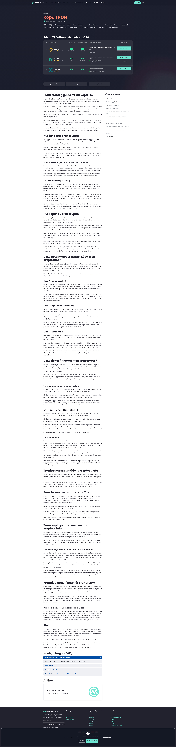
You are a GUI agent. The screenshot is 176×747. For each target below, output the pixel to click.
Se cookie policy (107, 737)
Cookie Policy (69, 717)
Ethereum (91, 717)
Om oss (68, 713)
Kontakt (68, 715)
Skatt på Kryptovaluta (117, 725)
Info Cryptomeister (50, 21)
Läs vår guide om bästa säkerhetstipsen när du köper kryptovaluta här (66, 432)
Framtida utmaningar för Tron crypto (115, 130)
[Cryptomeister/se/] (39, 2)
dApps (113, 719)
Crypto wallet (115, 713)
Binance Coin (92, 715)
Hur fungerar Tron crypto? (112, 105)
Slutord (108, 133)
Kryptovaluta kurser (116, 717)
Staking (113, 723)
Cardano (91, 721)
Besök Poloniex (124, 68)
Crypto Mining (115, 715)
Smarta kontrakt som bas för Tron (114, 123)
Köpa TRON (109, 98)
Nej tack (82, 740)
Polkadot (91, 723)
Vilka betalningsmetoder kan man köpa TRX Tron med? (60, 674)
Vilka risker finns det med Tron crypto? (116, 116)
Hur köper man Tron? (51, 670)
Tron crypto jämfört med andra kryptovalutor (117, 126)
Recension (124, 51)
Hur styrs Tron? (49, 665)
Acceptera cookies (92, 740)
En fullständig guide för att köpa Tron (115, 102)
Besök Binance (124, 48)
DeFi (113, 721)
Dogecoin (91, 719)
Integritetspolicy (70, 719)
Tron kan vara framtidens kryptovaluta (116, 120)
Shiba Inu (91, 725)
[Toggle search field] (143, 3)
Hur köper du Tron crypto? (112, 108)
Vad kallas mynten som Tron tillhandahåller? (57, 657)
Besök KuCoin (123, 57)
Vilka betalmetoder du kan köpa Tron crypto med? (117, 112)
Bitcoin (90, 713)
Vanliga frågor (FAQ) (111, 136)
